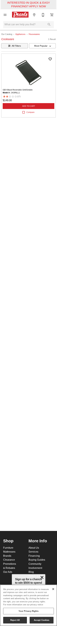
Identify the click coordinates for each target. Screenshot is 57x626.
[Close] (53, 589)
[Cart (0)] (52, 15)
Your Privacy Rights (28, 611)
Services (33, 551)
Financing (34, 555)
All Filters (16, 46)
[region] (28, 605)
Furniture (8, 547)
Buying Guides (36, 559)
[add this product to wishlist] (50, 59)
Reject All (15, 620)
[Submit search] (49, 24)
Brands (7, 555)
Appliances (20, 34)
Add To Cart (28, 106)
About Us (33, 547)
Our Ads (7, 571)
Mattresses (9, 551)
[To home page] (20, 15)
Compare (30, 112)
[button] (5, 15)
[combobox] (42, 45)
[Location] (34, 15)
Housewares (34, 34)
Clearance (9, 559)
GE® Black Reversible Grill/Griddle (18, 90)
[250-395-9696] (43, 15)
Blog (31, 571)
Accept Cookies (41, 620)
